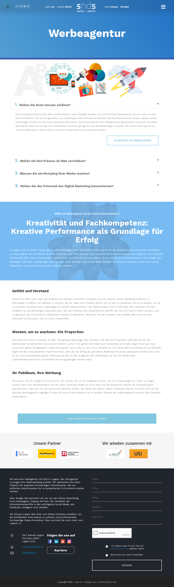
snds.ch (78, 582)
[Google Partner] (24, 453)
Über (50, 7)
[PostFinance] (47, 453)
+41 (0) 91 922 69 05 (32, 547)
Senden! (127, 565)
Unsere (64, 7)
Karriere (60, 550)
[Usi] (138, 453)
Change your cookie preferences (100, 582)
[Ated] (115, 453)
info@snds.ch (29, 552)
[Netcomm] (70, 453)
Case (111, 7)
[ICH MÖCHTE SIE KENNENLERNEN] (16, 137)
